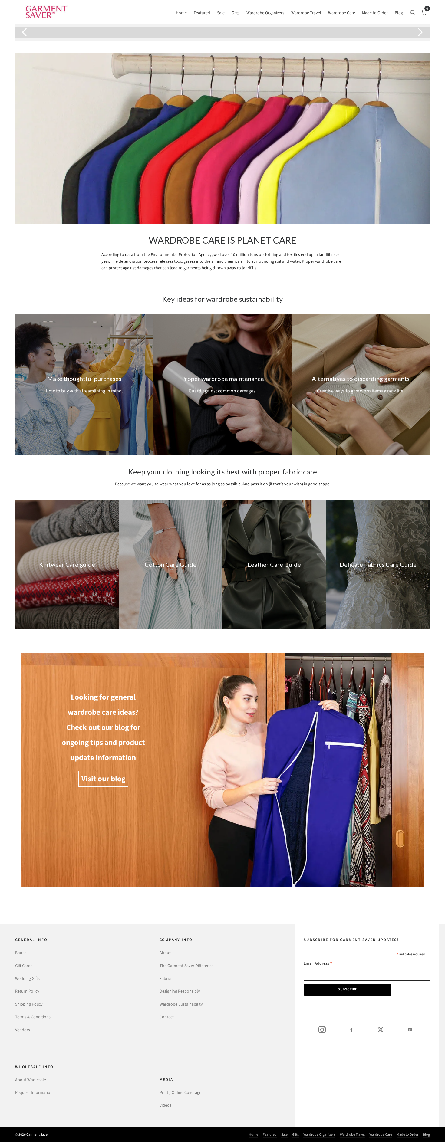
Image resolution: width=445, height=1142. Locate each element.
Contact (167, 1017)
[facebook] (351, 1029)
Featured (270, 1134)
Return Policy (27, 991)
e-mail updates (208, 32)
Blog (426, 1134)
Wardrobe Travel (352, 1134)
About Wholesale (30, 1080)
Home (253, 1134)
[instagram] (322, 1029)
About (165, 953)
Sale (284, 1134)
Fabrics (166, 978)
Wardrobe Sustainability (181, 1004)
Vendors (22, 1030)
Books (20, 953)
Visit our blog (103, 779)
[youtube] (409, 1029)
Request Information (34, 1092)
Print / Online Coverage (180, 1092)
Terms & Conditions (33, 1017)
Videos (165, 1105)
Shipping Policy (29, 1004)
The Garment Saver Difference (186, 966)
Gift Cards (23, 966)
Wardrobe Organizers (319, 1134)
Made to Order (407, 1134)
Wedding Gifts (27, 978)
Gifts (295, 1134)
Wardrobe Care (380, 1134)
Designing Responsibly (180, 991)
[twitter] (380, 1029)
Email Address (318, 964)
